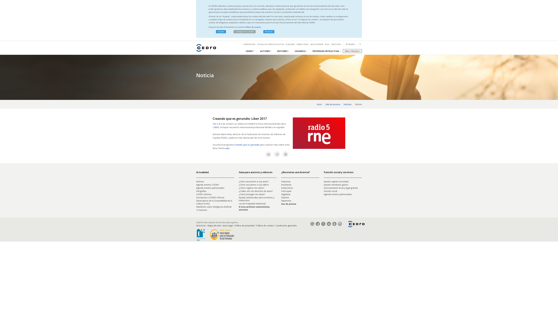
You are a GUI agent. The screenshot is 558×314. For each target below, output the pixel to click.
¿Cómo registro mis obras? (251, 188)
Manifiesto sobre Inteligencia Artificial (213, 206)
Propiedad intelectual (326, 51)
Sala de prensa (316, 44)
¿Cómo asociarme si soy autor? (254, 181)
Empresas (285, 181)
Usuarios (300, 51)
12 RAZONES (290, 44)
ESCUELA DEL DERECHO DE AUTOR (270, 44)
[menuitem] (249, 51)
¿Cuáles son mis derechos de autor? (256, 191)
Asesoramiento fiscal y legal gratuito (341, 188)
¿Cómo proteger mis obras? (252, 194)
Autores (265, 51)
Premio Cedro (302, 44)
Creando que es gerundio (246, 144)
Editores (282, 51)
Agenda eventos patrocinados (210, 188)
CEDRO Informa (203, 194)
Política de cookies (253, 27)
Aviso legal (228, 225)
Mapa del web (214, 225)
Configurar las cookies (244, 31)
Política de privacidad (244, 225)
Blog (327, 44)
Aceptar (221, 31)
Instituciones (287, 188)
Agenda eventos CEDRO (207, 184)
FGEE (224, 137)
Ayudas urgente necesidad (336, 181)
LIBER (216, 127)
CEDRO (249, 51)
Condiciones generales (286, 225)
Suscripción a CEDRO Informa (210, 197)
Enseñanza (286, 184)
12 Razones (201, 210)
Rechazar (269, 31)
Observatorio (249, 44)
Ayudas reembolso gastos (336, 184)
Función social (330, 191)
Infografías (201, 191)
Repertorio (286, 200)
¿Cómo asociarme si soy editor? (254, 184)
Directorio (336, 44)
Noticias (200, 181)
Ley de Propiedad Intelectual (252, 203)
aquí (227, 148)
